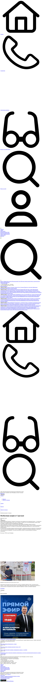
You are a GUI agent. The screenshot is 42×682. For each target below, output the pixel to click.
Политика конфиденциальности (6, 677)
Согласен (2, 590)
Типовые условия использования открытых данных (10, 676)
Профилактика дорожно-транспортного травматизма (20, 307)
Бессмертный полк (33, 292)
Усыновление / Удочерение (20, 302)
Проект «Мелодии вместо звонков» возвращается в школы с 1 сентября (13, 649)
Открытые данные (3, 301)
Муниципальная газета (8, 293)
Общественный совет (35, 300)
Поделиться (3, 520)
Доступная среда (3, 679)
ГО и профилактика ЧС (29, 308)
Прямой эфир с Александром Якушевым (8, 639)
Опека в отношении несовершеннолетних (33, 302)
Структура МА (14, 298)
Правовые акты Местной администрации (13, 299)
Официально (35, 287)
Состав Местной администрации (23, 298)
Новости (2, 229)
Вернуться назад (4, 287)
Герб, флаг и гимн (28, 289)
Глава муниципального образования (14, 294)
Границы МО (22, 289)
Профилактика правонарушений (18, 308)
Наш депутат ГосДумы (18, 292)
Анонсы (16, 287)
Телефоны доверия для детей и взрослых (27, 304)
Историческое (17, 289)
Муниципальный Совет (4, 232)
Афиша (1, 230)
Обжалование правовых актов (26, 299)
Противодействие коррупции (29, 305)
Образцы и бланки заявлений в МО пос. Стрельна (19, 291)
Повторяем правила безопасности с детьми (8, 644)
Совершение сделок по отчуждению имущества (23, 303)
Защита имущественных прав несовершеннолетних (10, 304)
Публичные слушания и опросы (6, 297)
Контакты (2, 236)
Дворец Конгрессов (26, 292)
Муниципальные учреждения (14, 300)
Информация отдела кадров (26, 300)
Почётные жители (8, 290)
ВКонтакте (2, 493)
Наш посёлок (2, 231)
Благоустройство (10, 305)
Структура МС (15, 295)
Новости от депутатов (28, 287)
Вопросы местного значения (25, 290)
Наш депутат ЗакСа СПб (9, 292)
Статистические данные (4, 678)
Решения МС (33, 295)
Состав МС (29, 295)
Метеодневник (14, 288)
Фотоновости (2, 288)
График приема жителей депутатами (13, 296)
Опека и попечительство (5, 234)
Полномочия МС (9, 295)
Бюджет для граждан (16, 290)
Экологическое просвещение (11, 306)
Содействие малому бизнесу (19, 305)
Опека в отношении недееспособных (7, 303)
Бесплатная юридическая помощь (21, 309)
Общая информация (11, 289)
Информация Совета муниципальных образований (29, 296)
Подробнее (2, 588)
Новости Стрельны (10, 287)
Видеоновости (8, 288)
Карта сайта (2, 675)
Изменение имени (36, 303)
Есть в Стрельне (21, 287)
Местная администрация (5, 233)
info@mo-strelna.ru (3, 286)
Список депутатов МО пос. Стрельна (28, 294)
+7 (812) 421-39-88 (3, 283)
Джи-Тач (8, 674)
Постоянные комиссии (22, 295)
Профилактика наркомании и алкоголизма (25, 306)
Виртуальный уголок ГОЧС (9, 309)
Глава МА (9, 298)
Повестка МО (3, 235)
